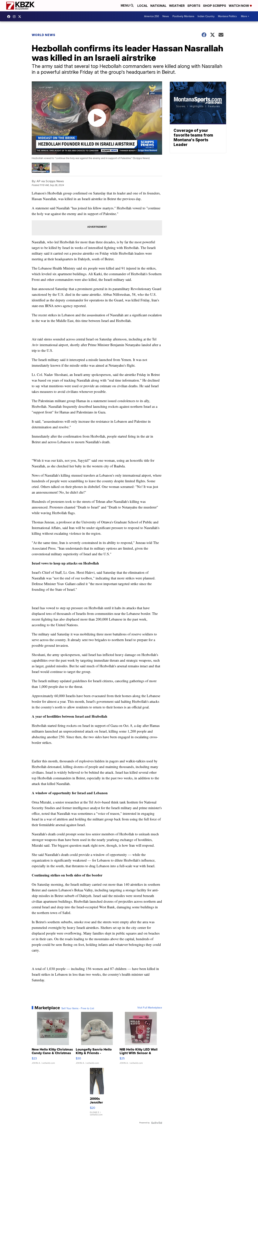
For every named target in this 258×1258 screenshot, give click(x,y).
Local (142, 6)
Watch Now (239, 6)
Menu (126, 5)
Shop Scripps (214, 6)
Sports (193, 6)
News (165, 16)
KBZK (20, 16)
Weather (177, 6)
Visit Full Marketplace (149, 1007)
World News (43, 35)
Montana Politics (227, 16)
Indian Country (206, 16)
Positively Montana (183, 16)
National (158, 6)
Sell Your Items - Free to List (77, 1008)
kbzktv (15, 16)
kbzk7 (9, 16)
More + (245, 16)
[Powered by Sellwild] (156, 1122)
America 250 (151, 16)
